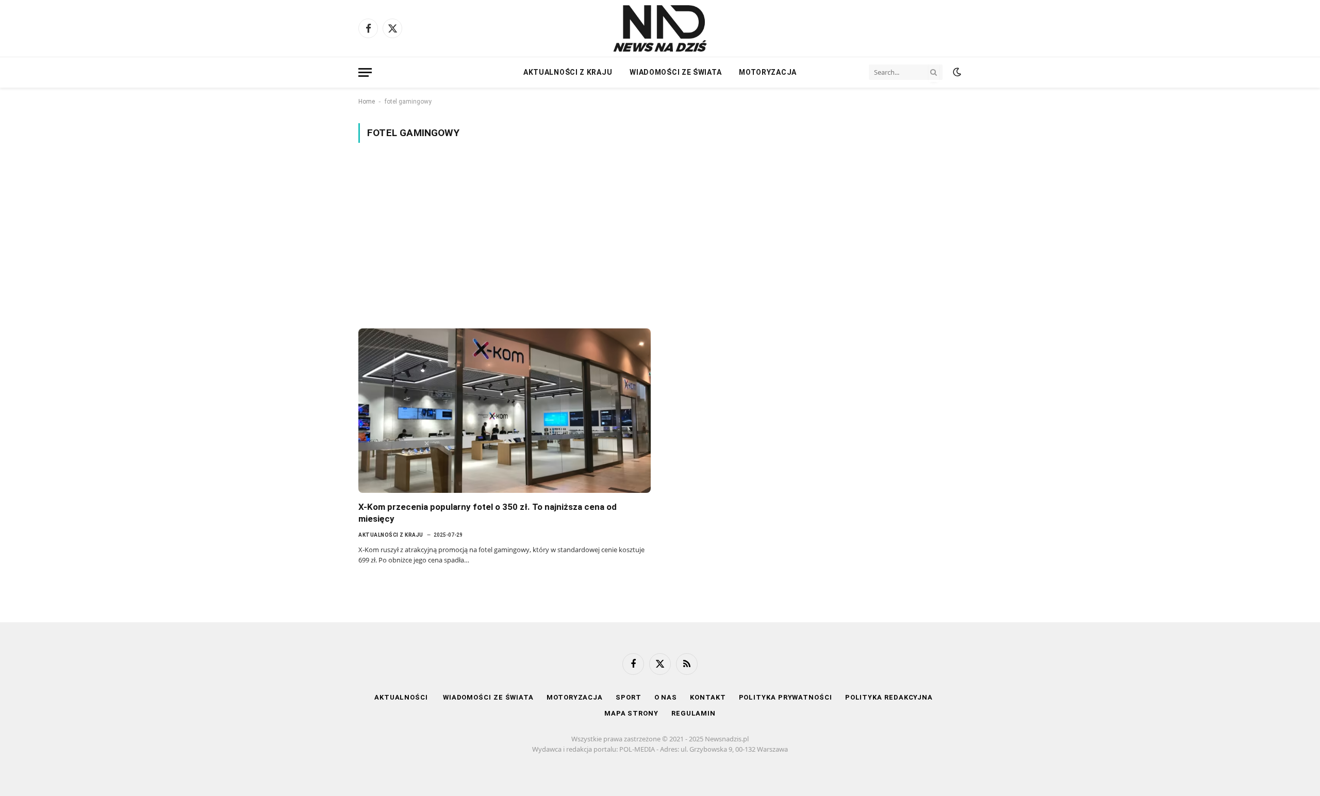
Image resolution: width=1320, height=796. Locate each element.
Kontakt (707, 697)
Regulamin (693, 713)
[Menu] (365, 72)
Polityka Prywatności (785, 697)
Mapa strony (631, 713)
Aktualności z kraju (567, 72)
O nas (666, 697)
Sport (628, 697)
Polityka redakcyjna (889, 697)
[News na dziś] (660, 28)
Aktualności (402, 697)
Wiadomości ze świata (675, 72)
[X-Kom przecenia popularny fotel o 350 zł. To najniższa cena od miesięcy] (504, 410)
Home (366, 101)
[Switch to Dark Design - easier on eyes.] (956, 72)
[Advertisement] (660, 235)
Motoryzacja (768, 72)
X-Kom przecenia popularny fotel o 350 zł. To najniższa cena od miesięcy (487, 513)
